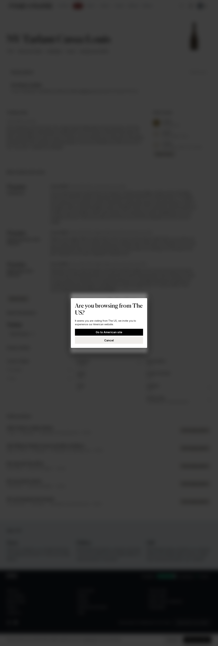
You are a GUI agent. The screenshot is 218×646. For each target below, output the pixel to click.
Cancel (109, 340)
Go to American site (109, 332)
